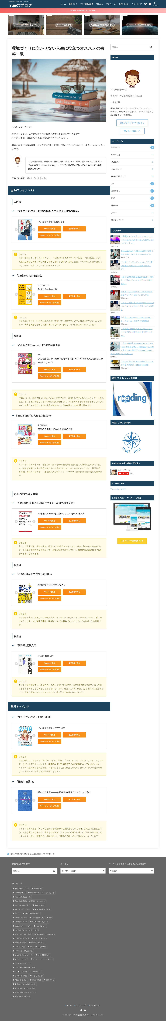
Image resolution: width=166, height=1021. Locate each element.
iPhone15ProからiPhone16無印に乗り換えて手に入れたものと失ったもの (137, 252)
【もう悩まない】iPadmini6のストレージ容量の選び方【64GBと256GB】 (137, 363)
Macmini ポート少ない (23, 926)
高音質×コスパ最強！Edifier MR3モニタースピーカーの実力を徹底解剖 (137, 319)
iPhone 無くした (38, 918)
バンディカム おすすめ (37, 947)
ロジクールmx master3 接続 (25, 967)
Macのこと (115, 155)
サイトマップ (137, 4)
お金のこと (115, 147)
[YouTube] (150, 4)
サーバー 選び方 (20, 943)
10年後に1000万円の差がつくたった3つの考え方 (61, 514)
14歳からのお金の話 (47, 289)
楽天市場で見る (74, 229)
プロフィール (111, 4)
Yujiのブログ (20, 5)
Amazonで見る (49, 229)
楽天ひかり (50, 980)
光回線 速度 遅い (21, 980)
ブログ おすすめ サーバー (24, 955)
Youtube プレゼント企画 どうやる (27, 930)
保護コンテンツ (117, 220)
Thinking (99, 4)
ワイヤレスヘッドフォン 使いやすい (28, 972)
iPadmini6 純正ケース (23, 897)
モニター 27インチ (21, 959)
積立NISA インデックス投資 (25, 988)
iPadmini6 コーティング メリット (42, 893)
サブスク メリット (40, 938)
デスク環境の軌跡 (86, 4)
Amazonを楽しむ (118, 176)
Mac (50, 918)
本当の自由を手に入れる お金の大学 (55, 429)
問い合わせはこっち (132, 131)
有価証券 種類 (37, 980)
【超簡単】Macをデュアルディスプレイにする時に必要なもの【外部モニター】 (137, 332)
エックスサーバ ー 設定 (23, 934)
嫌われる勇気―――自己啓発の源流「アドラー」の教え (64, 792)
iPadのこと (115, 162)
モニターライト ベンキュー (43, 959)
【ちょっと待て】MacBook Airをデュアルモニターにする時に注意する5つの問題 (137, 306)
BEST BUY (38, 889)
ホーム (63, 4)
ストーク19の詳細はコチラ (132, 541)
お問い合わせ (124, 4)
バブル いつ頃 (20, 947)
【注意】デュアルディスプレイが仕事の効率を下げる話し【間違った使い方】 (137, 265)
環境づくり (73, 4)
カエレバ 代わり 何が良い (45, 934)
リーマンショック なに (23, 963)
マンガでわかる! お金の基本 (51, 222)
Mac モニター (41, 926)
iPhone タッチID (21, 918)
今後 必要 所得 (37, 976)
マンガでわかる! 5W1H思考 (51, 728)
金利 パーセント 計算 (22, 997)
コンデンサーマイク (22, 938)
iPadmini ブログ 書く (22, 905)
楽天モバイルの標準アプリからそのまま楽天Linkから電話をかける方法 (137, 293)
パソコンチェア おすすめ (24, 951)
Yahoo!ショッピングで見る (50, 235)
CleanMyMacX (20, 893)
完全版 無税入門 (45, 656)
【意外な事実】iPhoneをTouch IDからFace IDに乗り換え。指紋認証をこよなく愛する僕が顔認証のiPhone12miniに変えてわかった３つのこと (132, 348)
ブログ (114, 213)
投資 (113, 198)
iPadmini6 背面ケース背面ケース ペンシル (30, 901)
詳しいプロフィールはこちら (132, 123)
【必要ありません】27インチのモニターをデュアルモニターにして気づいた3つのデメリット (137, 239)
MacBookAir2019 (21, 922)
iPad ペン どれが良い (22, 909)
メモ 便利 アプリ (44, 955)
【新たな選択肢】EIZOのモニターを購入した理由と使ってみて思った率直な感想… (137, 280)
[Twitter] (145, 4)
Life (112, 184)
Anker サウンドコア (22, 889)
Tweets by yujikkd (118, 489)
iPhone (17, 913)
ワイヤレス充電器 (21, 976)
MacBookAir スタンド (40, 922)
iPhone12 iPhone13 (32, 913)
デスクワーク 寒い (37, 943)
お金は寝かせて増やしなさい (52, 585)
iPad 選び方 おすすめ (42, 909)
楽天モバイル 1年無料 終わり (25, 984)
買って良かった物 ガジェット (25, 992)
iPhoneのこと (117, 169)
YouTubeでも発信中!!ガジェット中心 (83, 10)
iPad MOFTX (39, 905)
